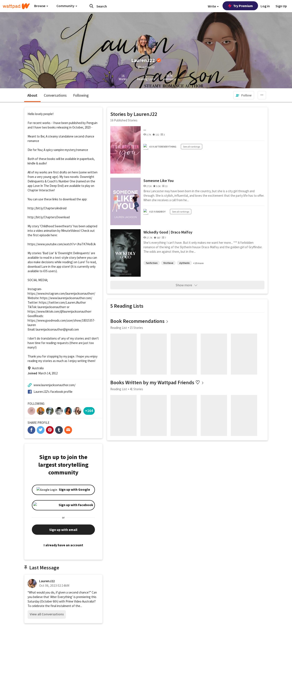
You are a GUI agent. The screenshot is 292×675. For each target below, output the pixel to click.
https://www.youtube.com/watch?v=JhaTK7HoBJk (62, 244)
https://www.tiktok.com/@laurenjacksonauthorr (59, 311)
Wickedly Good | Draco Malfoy (167, 232)
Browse (40, 6)
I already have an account (63, 545)
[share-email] (68, 430)
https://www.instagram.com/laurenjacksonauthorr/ (61, 293)
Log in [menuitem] (265, 6)
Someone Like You (158, 180)
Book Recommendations (137, 321)
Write (212, 6)
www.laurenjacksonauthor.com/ (54, 385)
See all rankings (191, 146)
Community (65, 6)
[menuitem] (243, 95)
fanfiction (152, 262)
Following (81, 95)
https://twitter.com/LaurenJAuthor (62, 302)
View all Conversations (47, 614)
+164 (89, 410)
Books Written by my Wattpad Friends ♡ (155, 382)
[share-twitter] (40, 430)
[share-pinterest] (50, 430)
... (144, 129)
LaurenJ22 (47, 581)
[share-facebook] (31, 430)
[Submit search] (91, 6)
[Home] (16, 6)
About (32, 95)
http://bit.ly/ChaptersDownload (49, 217)
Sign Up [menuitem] (281, 6)
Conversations (55, 95)
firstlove (168, 262)
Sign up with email (63, 529)
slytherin (184, 262)
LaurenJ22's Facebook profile (53, 392)
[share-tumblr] (59, 430)
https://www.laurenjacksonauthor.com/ (66, 298)
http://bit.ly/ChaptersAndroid (47, 208)
